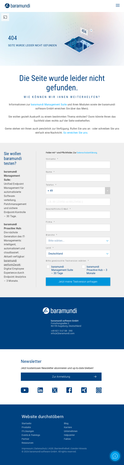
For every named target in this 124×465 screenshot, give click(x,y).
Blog (66, 423)
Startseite (26, 423)
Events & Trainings (31, 435)
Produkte (26, 427)
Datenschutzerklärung (87, 153)
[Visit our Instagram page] (99, 390)
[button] (118, 5)
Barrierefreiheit (62, 448)
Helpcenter (69, 435)
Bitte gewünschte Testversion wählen (72, 261)
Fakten (67, 439)
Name (55, 172)
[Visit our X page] (54, 390)
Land (54, 248)
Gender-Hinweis (79, 448)
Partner (25, 439)
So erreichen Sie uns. (76, 132)
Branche (56, 235)
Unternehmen (71, 431)
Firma (55, 222)
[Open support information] (115, 456)
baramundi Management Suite (49, 104)
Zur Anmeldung (61, 376)
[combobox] (78, 190)
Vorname (56, 159)
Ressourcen (27, 443)
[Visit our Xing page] (84, 390)
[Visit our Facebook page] (69, 390)
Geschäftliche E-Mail (63, 209)
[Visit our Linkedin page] (40, 390)
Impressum (27, 448)
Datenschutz (40, 448)
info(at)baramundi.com (62, 333)
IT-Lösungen (28, 431)
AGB (51, 448)
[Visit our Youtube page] (25, 390)
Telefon (55, 185)
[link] (22, 5)
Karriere (68, 427)
